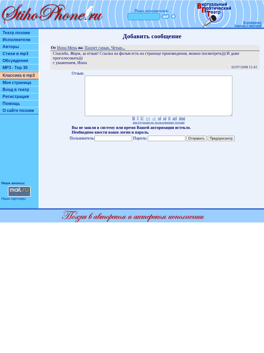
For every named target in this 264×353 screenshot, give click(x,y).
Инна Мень (67, 47)
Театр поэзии (16, 32)
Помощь (11, 103)
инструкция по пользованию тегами (159, 122)
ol (159, 118)
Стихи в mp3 (15, 53)
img (182, 118)
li (169, 118)
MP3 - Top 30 (15, 67)
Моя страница (17, 82)
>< (148, 118)
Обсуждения (15, 60)
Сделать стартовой (247, 25)
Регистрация (16, 96)
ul (164, 118)
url (174, 118)
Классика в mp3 (19, 75)
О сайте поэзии (18, 110)
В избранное (252, 22)
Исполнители (16, 39)
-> (154, 118)
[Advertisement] (19, 150)
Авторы (11, 46)
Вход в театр (16, 89)
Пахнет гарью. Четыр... (105, 47)
